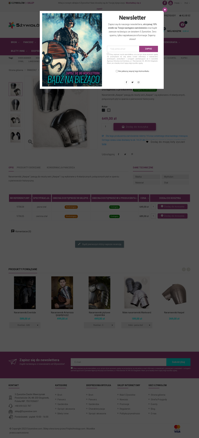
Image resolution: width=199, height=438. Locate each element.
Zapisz (148, 49)
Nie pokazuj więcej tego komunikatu (133, 71)
